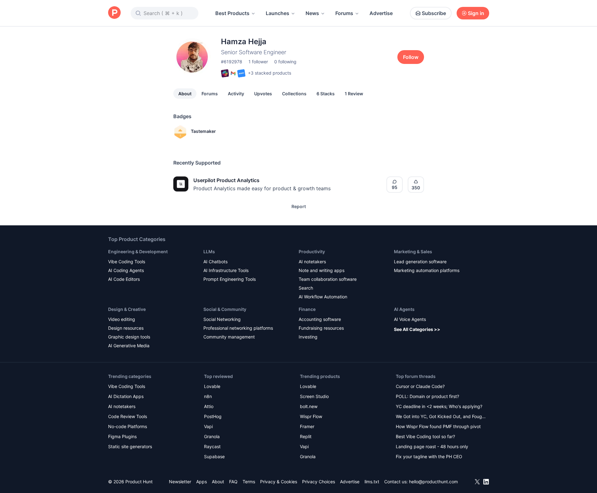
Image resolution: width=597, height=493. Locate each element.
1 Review (354, 93)
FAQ (233, 481)
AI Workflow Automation (323, 296)
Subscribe (434, 13)
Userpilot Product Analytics (226, 180)
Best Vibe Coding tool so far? (425, 436)
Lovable (212, 386)
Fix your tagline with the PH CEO (429, 456)
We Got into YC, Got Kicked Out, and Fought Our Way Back (441, 417)
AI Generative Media (128, 345)
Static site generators (130, 446)
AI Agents (404, 309)
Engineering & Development (138, 251)
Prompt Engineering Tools (229, 279)
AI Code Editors (124, 279)
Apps (201, 481)
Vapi (208, 426)
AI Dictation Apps (126, 396)
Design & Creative (127, 309)
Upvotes (263, 93)
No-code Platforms (127, 426)
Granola (212, 436)
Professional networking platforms (238, 328)
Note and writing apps (321, 270)
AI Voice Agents (410, 319)
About (184, 93)
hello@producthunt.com (433, 481)
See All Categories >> (417, 329)
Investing (308, 336)
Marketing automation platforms (426, 270)
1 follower (258, 61)
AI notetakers (312, 261)
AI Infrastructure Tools (226, 270)
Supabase (214, 456)
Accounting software (320, 319)
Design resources (126, 328)
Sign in (476, 13)
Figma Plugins (122, 436)
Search (306, 288)
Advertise (381, 13)
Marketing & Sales (413, 251)
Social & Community (224, 309)
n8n (208, 396)
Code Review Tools (127, 416)
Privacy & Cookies (278, 481)
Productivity (312, 251)
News (312, 13)
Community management (229, 336)
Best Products (232, 13)
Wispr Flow (311, 416)
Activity (236, 93)
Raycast (212, 446)
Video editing (121, 319)
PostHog (213, 416)
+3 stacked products (269, 73)
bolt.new (308, 406)
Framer (307, 426)
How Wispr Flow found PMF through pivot (438, 426)
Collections (294, 93)
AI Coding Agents (126, 270)
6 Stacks (326, 93)
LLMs (209, 251)
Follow (410, 57)
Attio (208, 406)
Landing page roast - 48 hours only (432, 446)
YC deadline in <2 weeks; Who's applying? (439, 406)
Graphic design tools (129, 336)
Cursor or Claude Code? (420, 386)
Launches (277, 13)
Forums (344, 13)
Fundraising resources (321, 328)
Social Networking (222, 319)
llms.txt (371, 481)
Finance (307, 309)
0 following (285, 61)
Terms (249, 481)
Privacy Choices (318, 481)
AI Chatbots (215, 261)
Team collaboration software (328, 279)
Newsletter (180, 481)
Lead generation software (420, 261)
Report (298, 206)
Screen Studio (314, 396)
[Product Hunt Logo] (114, 13)
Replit (306, 436)
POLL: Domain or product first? (427, 396)
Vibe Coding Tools (126, 261)
